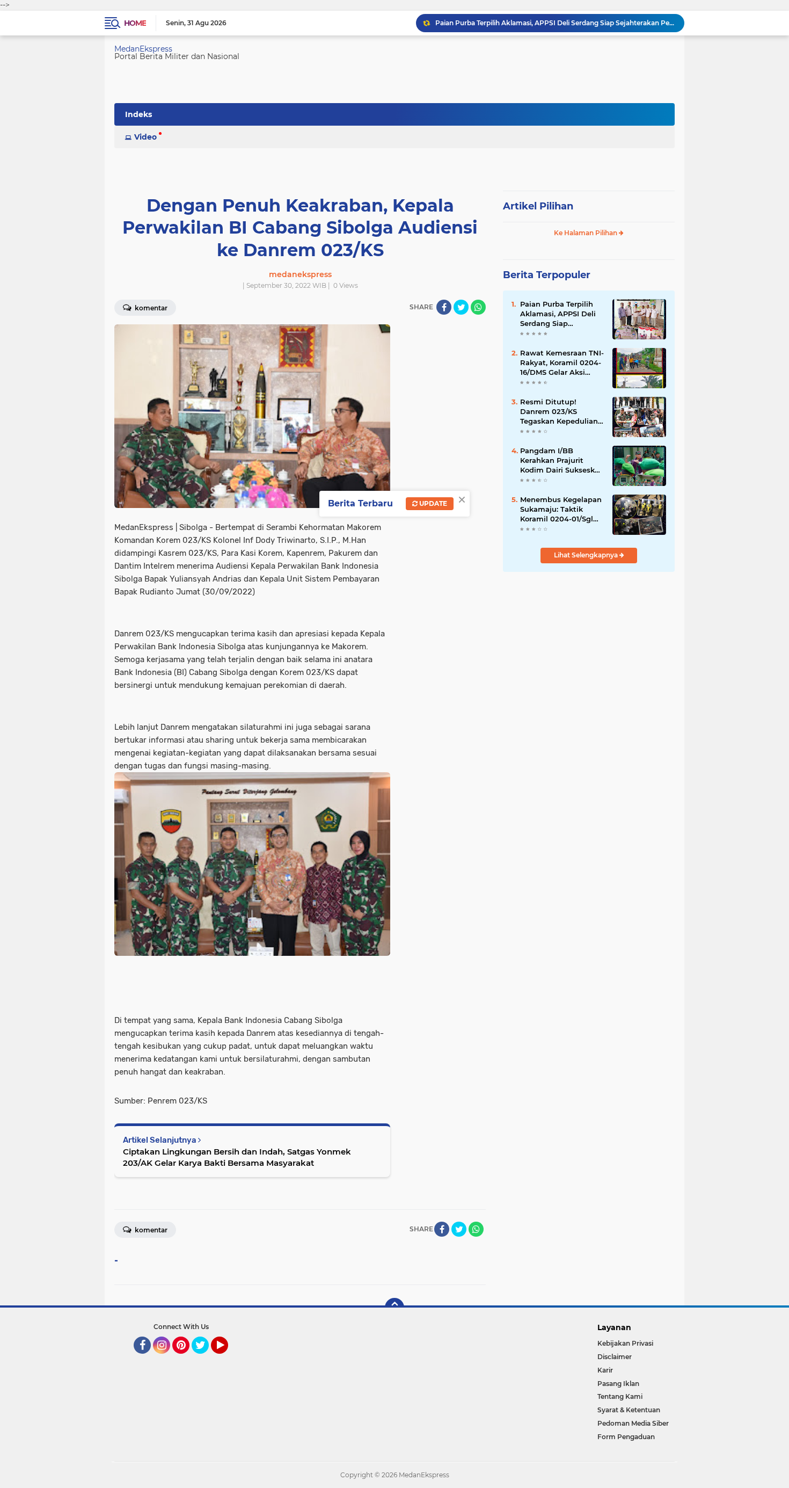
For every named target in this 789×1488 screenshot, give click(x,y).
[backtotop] (394, 1307)
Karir (605, 1370)
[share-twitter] (461, 307)
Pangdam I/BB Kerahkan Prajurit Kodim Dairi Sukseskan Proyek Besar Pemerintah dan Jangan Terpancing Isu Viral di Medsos (562, 460)
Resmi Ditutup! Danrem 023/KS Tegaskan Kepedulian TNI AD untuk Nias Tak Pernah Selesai (561, 411)
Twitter (205, 1358)
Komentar (150, 308)
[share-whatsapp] (478, 307)
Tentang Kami (619, 1396)
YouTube (227, 1358)
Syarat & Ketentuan (628, 1410)
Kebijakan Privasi (625, 1343)
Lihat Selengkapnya (586, 555)
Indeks (138, 114)
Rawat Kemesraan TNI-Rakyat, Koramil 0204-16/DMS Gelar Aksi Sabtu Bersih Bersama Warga (562, 363)
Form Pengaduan (626, 1437)
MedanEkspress (143, 49)
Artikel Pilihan (538, 206)
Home (135, 23)
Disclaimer (614, 1357)
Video (145, 137)
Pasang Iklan (618, 1384)
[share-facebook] (443, 307)
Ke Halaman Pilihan (586, 233)
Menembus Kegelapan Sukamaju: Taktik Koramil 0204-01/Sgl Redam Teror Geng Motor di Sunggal (561, 509)
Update (432, 503)
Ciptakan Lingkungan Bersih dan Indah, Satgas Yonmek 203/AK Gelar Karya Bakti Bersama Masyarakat (237, 1157)
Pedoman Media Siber (633, 1423)
